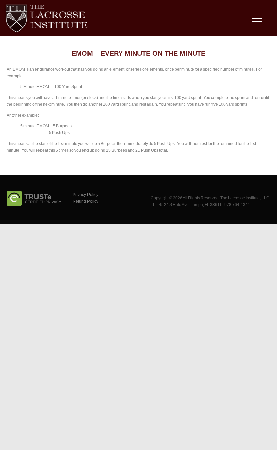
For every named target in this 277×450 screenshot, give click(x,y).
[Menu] (258, 20)
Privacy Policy (85, 194)
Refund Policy (85, 201)
